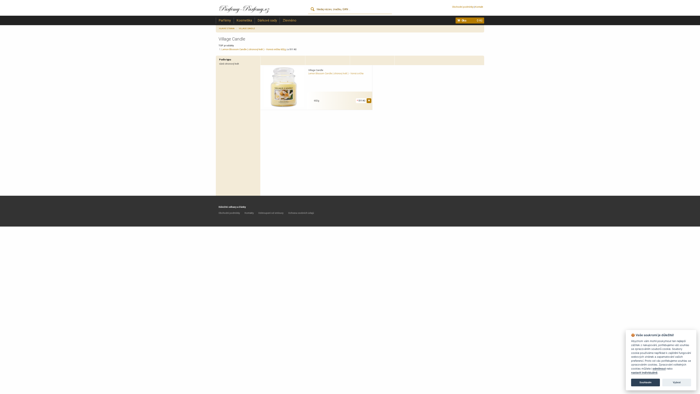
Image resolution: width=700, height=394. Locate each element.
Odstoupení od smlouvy (270, 213)
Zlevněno (289, 20)
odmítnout (659, 368)
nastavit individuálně (644, 372)
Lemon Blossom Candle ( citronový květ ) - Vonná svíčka (335, 73)
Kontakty (249, 213)
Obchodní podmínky (462, 6)
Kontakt (479, 6)
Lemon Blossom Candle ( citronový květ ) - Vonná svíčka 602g (253, 49)
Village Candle (247, 28)
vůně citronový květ (229, 63)
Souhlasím (645, 382)
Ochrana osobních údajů (301, 213)
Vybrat (677, 382)
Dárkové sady (267, 20)
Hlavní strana (226, 28)
